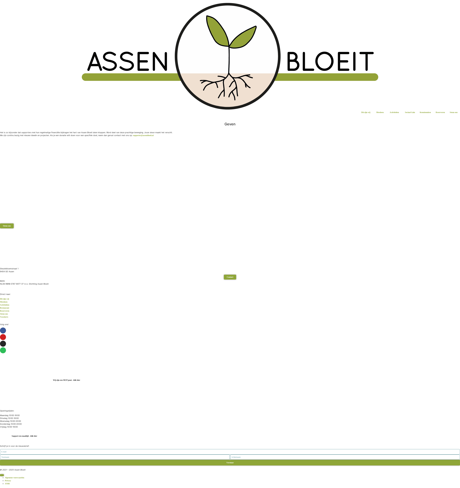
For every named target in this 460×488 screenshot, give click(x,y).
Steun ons (454, 112)
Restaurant (4, 308)
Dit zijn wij (365, 112)
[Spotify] (3, 350)
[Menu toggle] (2, 475)
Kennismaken (425, 112)
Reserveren (440, 112)
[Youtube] (3, 337)
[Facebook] (3, 330)
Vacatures (4, 317)
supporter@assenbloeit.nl (143, 135)
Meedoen (380, 112)
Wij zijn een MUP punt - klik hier (66, 380)
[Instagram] (3, 344)
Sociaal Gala (410, 112)
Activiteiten (394, 112)
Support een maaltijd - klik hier (24, 436)
